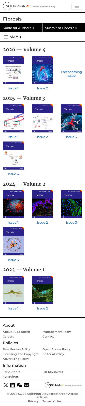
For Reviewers (52, 372)
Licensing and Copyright (21, 354)
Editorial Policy (53, 354)
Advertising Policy (16, 359)
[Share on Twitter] (6, 385)
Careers (8, 336)
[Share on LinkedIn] (12, 385)
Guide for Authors (17, 28)
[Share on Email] (26, 385)
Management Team (56, 332)
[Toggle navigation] (76, 6)
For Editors (11, 376)
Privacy (33, 401)
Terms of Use (51, 401)
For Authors (11, 372)
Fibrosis (12, 19)
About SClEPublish (16, 332)
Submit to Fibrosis (59, 28)
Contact (48, 336)
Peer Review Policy (16, 349)
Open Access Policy (56, 349)
